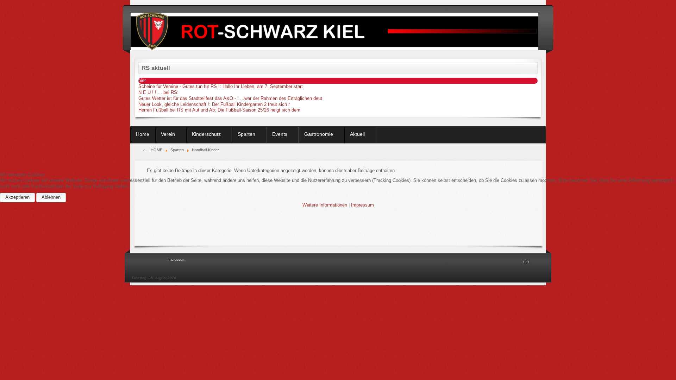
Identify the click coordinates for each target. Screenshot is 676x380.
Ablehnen (51, 197)
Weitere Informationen (324, 205)
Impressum (362, 205)
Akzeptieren (17, 197)
